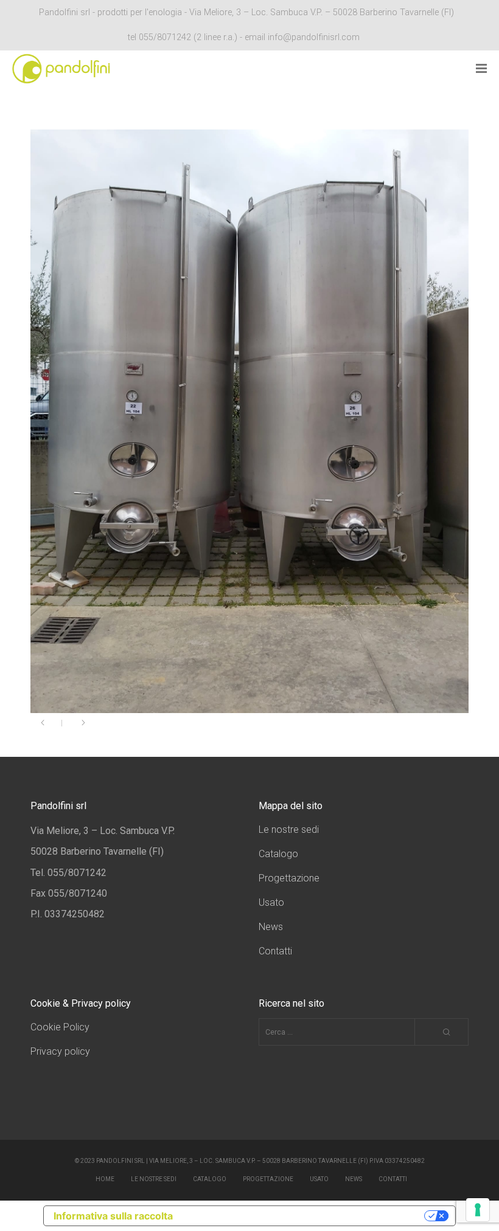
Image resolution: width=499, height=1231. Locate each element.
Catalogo (278, 854)
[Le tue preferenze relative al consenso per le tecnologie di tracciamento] (477, 1209)
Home (105, 1179)
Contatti (275, 951)
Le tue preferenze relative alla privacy (304, 1216)
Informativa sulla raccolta (113, 1216)
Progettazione (289, 878)
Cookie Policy (59, 1027)
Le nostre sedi (289, 829)
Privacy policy (60, 1051)
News (271, 927)
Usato (271, 902)
